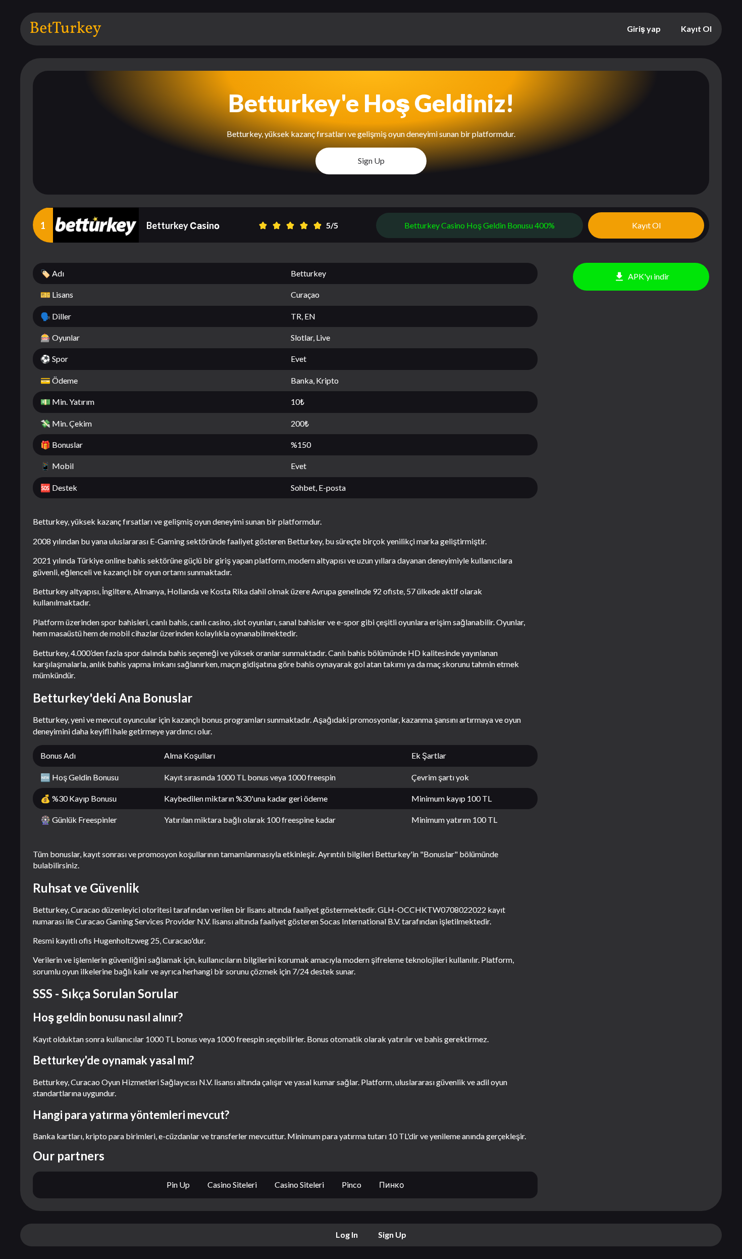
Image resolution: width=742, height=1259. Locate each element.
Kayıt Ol (696, 28)
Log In (347, 1234)
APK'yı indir (648, 276)
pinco (351, 1184)
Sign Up (371, 160)
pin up (178, 1184)
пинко (391, 1184)
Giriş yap (644, 28)
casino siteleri (232, 1184)
